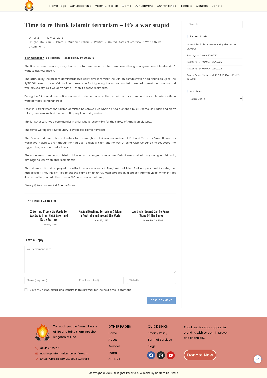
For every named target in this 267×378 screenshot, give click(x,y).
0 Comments (37, 46)
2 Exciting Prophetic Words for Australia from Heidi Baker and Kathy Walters (49, 215)
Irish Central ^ (34, 58)
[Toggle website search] (227, 5)
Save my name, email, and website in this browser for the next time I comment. (81, 290)
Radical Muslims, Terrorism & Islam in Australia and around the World (100, 213)
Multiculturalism (79, 42)
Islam (59, 42)
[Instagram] (161, 355)
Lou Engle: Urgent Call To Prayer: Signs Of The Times (151, 213)
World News (153, 42)
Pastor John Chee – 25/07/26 (202, 55)
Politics (99, 42)
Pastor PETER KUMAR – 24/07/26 (204, 68)
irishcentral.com (65, 185)
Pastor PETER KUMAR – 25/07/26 (204, 61)
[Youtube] (171, 355)
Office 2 (34, 37)
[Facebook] (151, 355)
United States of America (124, 42)
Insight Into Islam (40, 42)
